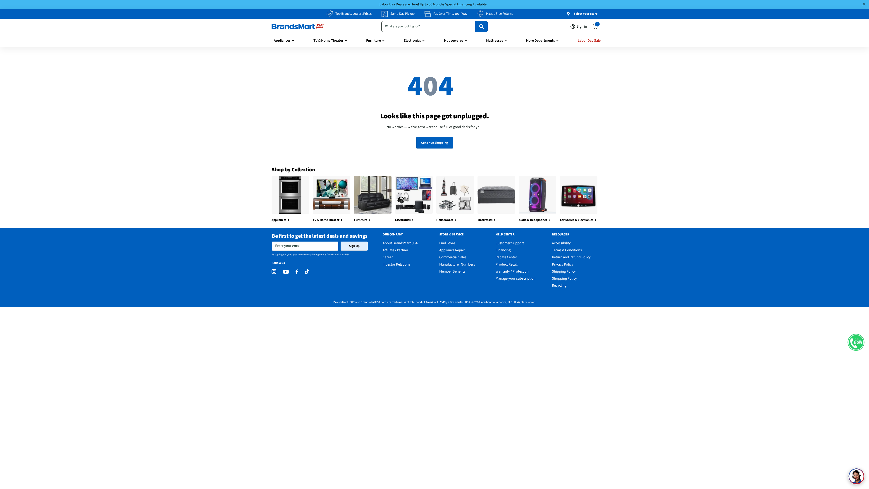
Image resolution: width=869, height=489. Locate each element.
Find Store (447, 243)
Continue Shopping (434, 143)
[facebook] (297, 272)
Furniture (373, 40)
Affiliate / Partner (395, 250)
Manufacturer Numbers (457, 264)
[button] (856, 342)
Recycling (559, 285)
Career (388, 257)
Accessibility (561, 243)
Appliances (282, 40)
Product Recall (507, 264)
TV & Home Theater (328, 40)
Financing (503, 250)
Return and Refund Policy (571, 257)
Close (864, 4)
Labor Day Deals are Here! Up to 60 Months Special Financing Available (433, 4)
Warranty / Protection (512, 271)
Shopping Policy (564, 278)
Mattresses (494, 40)
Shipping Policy (564, 271)
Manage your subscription (515, 278)
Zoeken (481, 26)
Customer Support (510, 243)
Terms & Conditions (567, 250)
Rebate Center (506, 257)
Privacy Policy (562, 264)
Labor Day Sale (589, 40)
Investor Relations (396, 264)
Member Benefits (452, 271)
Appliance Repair (452, 250)
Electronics (412, 40)
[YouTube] (286, 272)
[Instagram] (274, 271)
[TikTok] (307, 271)
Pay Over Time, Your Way (450, 13)
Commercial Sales (452, 257)
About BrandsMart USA (400, 243)
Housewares (453, 40)
